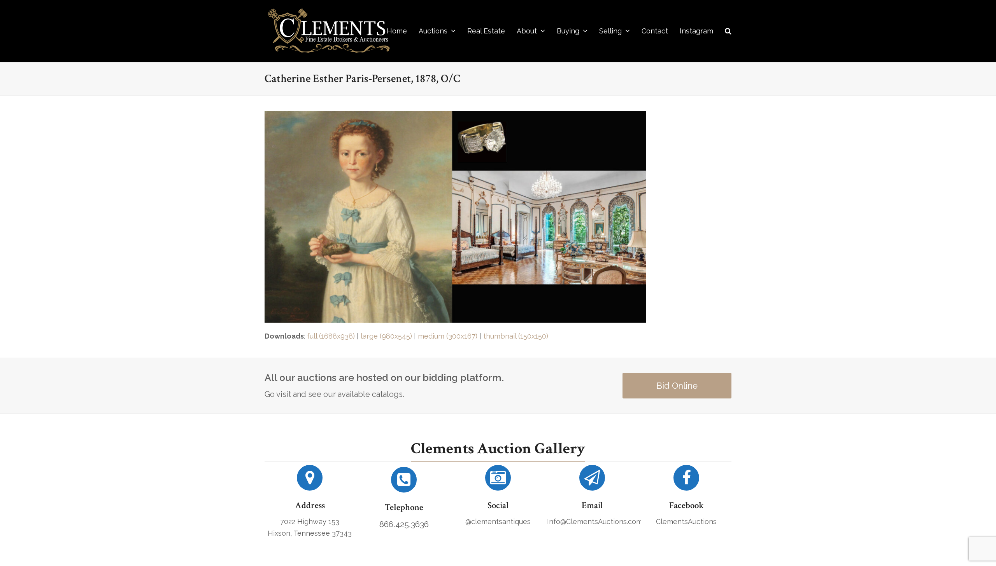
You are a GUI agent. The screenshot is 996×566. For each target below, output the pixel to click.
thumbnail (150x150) (515, 336)
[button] (728, 31)
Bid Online (677, 386)
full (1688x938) (331, 336)
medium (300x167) (447, 336)
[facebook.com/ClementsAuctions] (686, 481)
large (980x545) (386, 336)
